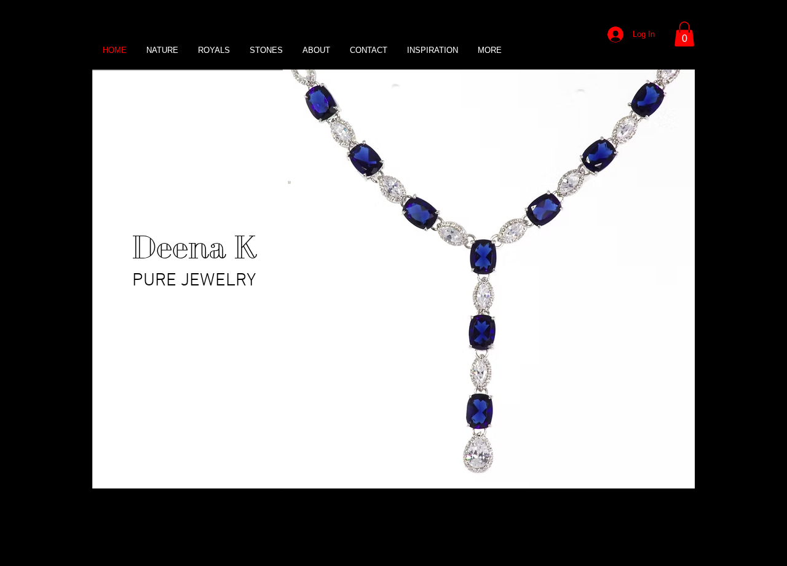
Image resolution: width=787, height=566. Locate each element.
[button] (684, 34)
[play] (664, 477)
